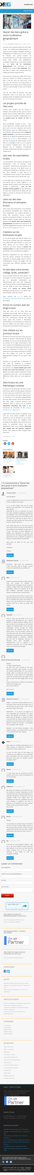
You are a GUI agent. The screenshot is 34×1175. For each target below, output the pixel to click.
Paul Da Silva (7, 1070)
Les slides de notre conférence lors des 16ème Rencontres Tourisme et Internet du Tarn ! (16, 1148)
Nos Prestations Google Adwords (13, 958)
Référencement (8, 1032)
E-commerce (7, 1025)
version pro (20, 228)
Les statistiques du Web (11, 1068)
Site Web (3, 880)
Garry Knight (12, 436)
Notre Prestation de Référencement (14, 920)
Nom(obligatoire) (5, 867)
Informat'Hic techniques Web (12, 1060)
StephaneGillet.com (9, 1075)
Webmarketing (8, 1034)
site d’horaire (9, 228)
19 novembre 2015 (19, 786)
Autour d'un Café (8, 1046)
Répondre (10, 555)
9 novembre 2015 (17, 769)
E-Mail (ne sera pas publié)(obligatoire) (11, 874)
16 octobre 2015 (15, 577)
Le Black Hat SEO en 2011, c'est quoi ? (8, 459)
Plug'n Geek (7, 1073)
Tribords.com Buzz (9, 1078)
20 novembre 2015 (17, 816)
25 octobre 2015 (16, 741)
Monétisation (7, 1029)
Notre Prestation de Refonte (12, 922)
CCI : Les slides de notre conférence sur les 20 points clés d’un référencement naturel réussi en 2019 (17, 1142)
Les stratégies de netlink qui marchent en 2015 (21, 460)
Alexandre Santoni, (14, 44)
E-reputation (7, 1027)
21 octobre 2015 (18, 615)
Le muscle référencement (11, 1065)
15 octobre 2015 (21, 493)
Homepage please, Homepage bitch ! (8, 474)
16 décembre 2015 (14, 841)
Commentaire (5, 886)
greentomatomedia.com (10, 1057)
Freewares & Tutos (9, 1054)
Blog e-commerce (9, 1049)
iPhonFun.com (7, 1062)
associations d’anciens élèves (12, 298)
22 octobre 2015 (24, 699)
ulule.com (14, 138)
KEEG (22, 1168)
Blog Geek (7, 1052)
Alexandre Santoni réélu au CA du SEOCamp (16, 983)
